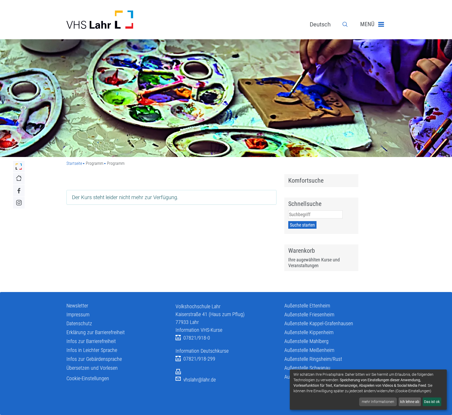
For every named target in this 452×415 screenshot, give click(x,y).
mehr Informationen (378, 402)
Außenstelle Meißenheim (309, 350)
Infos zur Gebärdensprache (94, 359)
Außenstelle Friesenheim (309, 314)
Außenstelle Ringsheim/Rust (313, 359)
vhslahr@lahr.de (199, 380)
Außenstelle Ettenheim (307, 305)
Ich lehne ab (409, 402)
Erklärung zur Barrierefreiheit (95, 332)
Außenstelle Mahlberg (306, 341)
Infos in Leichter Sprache (91, 350)
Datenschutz (79, 323)
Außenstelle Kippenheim (309, 332)
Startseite (74, 163)
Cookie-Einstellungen (87, 378)
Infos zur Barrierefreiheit (91, 341)
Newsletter (77, 305)
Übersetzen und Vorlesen (92, 368)
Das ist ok (432, 402)
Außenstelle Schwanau (307, 368)
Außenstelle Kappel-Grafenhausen (318, 323)
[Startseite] (117, 19)
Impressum (77, 314)
